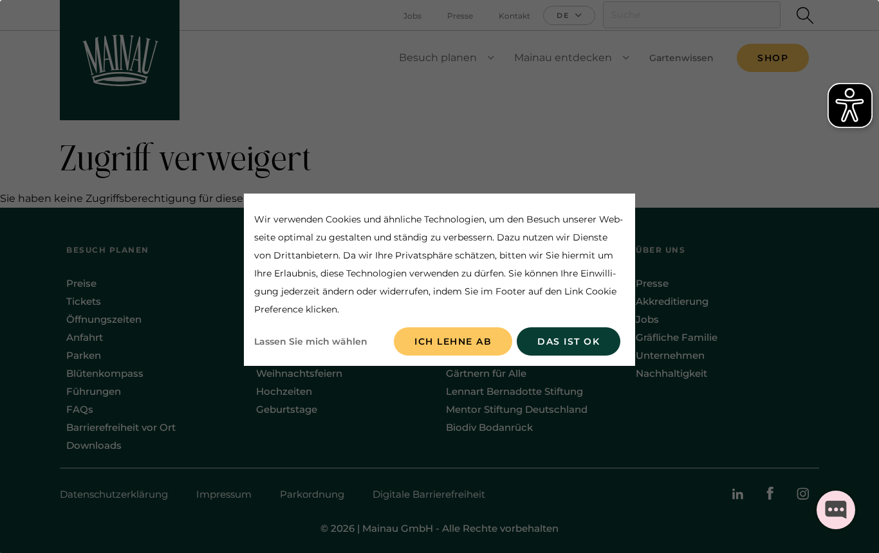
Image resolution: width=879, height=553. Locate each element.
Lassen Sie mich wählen (310, 341)
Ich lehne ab (453, 341)
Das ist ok (568, 341)
